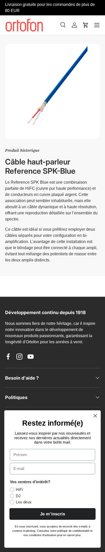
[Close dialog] (95, 415)
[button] (85, 25)
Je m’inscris (52, 514)
